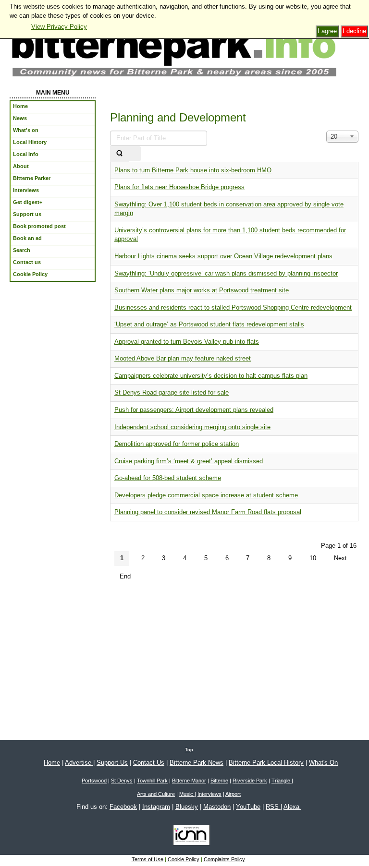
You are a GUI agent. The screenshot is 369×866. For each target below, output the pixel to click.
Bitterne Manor (189, 780)
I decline (354, 31)
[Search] (119, 154)
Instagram (156, 806)
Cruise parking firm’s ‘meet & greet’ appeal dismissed (188, 461)
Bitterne (219, 780)
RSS (273, 806)
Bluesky (186, 806)
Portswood (94, 780)
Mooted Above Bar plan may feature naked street (182, 358)
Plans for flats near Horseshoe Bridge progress (179, 187)
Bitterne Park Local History (266, 762)
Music (187, 794)
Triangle (281, 780)
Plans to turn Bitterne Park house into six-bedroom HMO (192, 170)
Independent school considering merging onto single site (192, 427)
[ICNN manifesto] (189, 837)
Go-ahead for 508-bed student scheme (167, 477)
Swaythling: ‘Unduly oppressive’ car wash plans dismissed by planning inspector (226, 273)
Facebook (123, 806)
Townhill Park (152, 780)
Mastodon (217, 806)
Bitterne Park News (196, 762)
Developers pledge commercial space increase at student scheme (206, 495)
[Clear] (134, 154)
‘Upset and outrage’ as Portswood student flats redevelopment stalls (209, 324)
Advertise (79, 762)
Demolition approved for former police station (176, 443)
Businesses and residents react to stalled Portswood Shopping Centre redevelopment (233, 307)
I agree (327, 31)
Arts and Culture (156, 794)
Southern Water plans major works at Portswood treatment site (201, 290)
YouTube (248, 806)
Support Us (112, 762)
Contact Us (148, 762)
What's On (323, 762)
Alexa (292, 806)
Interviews (209, 794)
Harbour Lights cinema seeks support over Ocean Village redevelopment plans (223, 256)
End (125, 576)
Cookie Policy (183, 859)
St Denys (122, 780)
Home (52, 762)
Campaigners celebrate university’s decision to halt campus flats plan (211, 375)
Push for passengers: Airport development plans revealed (193, 409)
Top (189, 749)
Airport (233, 794)
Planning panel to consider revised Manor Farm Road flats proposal (207, 512)
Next (340, 558)
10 (312, 558)
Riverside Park (250, 780)
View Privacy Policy (59, 26)
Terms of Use (147, 859)
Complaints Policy (224, 859)
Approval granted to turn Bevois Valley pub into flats (186, 341)
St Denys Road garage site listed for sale (171, 392)
